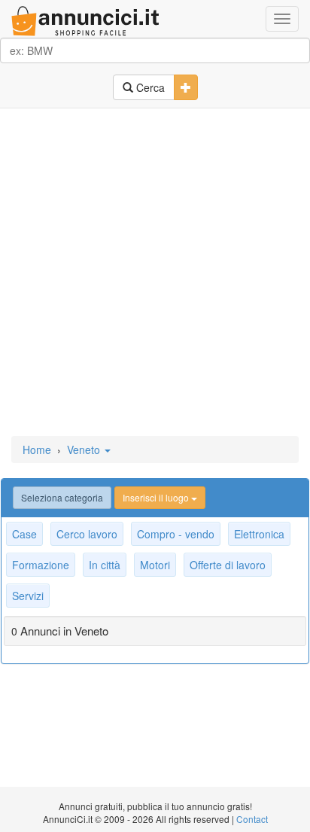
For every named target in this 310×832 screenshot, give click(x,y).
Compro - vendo (175, 533)
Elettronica (259, 533)
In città (104, 564)
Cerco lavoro (86, 533)
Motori (155, 564)
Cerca (149, 87)
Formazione (40, 564)
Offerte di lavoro (228, 564)
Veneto (85, 449)
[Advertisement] (155, 273)
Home (37, 449)
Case (24, 533)
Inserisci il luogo (157, 497)
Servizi (28, 595)
